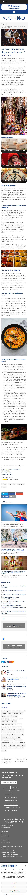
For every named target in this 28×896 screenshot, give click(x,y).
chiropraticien (5, 716)
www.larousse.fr (5, 471)
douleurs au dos (6, 724)
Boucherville (4, 831)
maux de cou (11, 732)
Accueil (3, 26)
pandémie (4, 737)
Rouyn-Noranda (5, 842)
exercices (19, 726)
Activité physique (6, 711)
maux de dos (20, 732)
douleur (21, 719)
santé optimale (14, 742)
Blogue (7, 26)
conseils (15, 719)
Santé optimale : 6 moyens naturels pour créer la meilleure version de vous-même (12, 549)
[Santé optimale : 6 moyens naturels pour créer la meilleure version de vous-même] (14, 538)
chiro (21, 713)
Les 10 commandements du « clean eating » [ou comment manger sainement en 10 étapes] (13, 572)
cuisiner (4, 484)
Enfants (19, 724)
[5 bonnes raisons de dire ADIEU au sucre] (3, 672)
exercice (13, 726)
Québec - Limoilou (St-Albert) (8, 852)
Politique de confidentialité (18, 894)
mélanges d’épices (19, 484)
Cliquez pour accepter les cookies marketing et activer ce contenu (14, 625)
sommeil (4, 745)
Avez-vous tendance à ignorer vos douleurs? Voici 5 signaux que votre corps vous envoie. (13, 607)
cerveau (16, 713)
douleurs (14, 721)
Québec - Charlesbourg (7, 850)
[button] (26, 866)
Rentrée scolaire (6, 740)
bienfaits (4, 713)
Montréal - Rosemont (6, 827)
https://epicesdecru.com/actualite (10, 469)
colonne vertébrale (6, 719)
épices (10, 484)
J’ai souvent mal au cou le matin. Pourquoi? (14, 594)
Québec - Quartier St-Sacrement (9, 854)
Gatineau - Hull (5, 836)
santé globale (5, 742)
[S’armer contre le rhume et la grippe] (14, 512)
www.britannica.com (6, 474)
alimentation (16, 711)
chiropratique (14, 716)
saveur (4, 487)
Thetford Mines (5, 840)
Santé (20, 740)
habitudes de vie (12, 729)
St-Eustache (4, 834)
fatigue (4, 729)
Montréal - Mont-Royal (7, 825)
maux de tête (5, 734)
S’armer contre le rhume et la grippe (11, 523)
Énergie (4, 750)
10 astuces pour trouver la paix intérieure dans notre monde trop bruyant (16, 686)
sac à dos (14, 740)
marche (4, 732)
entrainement (5, 726)
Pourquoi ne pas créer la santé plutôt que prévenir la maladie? (21, 759)
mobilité (13, 734)
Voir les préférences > (14, 891)
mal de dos (20, 729)
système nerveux (19, 748)
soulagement (12, 745)
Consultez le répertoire (8, 782)
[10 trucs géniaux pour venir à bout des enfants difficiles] (3, 679)
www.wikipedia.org (6, 472)
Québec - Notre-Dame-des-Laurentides (11, 856)
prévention (17, 737)
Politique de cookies (8, 894)
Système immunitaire (7, 748)
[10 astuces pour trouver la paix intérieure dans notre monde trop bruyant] (3, 686)
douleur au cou (6, 721)
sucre (23, 745)
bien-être (23, 711)
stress (18, 745)
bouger (10, 713)
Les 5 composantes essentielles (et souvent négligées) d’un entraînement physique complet (16, 695)
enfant (13, 724)
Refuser (14, 887)
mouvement (20, 734)
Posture (11, 737)
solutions (22, 742)
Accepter (14, 883)
